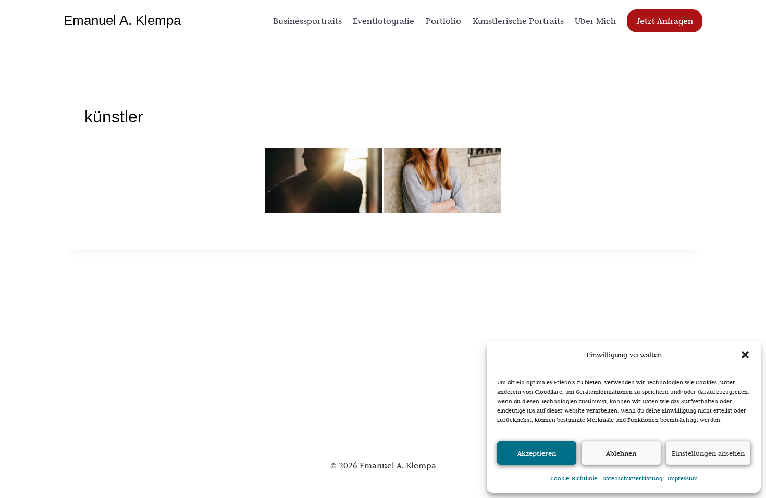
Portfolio (443, 21)
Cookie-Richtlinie (573, 478)
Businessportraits (307, 21)
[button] (745, 355)
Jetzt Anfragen (664, 21)
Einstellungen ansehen (708, 453)
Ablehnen (621, 453)
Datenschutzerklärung (632, 478)
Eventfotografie (383, 21)
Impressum (683, 478)
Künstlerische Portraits (518, 21)
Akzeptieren (536, 453)
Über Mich (595, 21)
